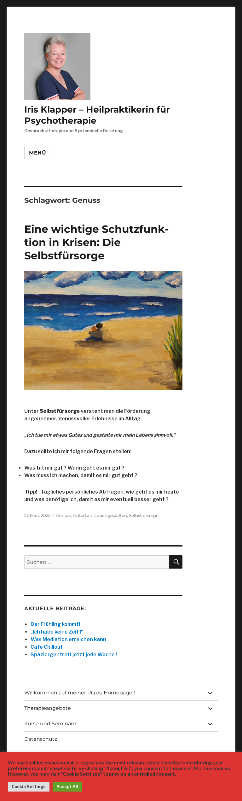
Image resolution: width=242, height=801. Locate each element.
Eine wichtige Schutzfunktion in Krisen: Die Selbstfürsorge (96, 242)
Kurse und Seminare (50, 724)
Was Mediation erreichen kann (68, 639)
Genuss (63, 515)
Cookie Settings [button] (29, 786)
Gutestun (82, 515)
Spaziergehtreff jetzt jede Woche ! (74, 655)
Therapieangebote (47, 708)
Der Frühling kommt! (55, 624)
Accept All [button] (67, 786)
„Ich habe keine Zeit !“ (57, 632)
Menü (37, 153)
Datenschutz (40, 739)
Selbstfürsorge (143, 515)
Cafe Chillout (47, 647)
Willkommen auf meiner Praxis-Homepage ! (79, 693)
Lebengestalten (110, 515)
